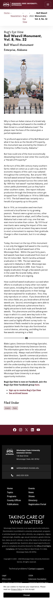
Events (31, 488)
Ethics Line (6, 579)
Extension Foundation (37, 579)
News (31, 492)
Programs (11, 496)
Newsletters (16, 16)
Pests (15, 408)
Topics (10, 492)
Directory (32, 500)
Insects (7, 408)
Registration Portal (37, 504)
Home (7, 13)
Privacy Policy (16, 589)
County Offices (14, 500)
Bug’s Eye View (25, 19)
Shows (31, 496)
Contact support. (36, 568)
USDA (30, 575)
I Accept (26, 595)
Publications (12, 504)
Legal (4, 575)
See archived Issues (18, 393)
